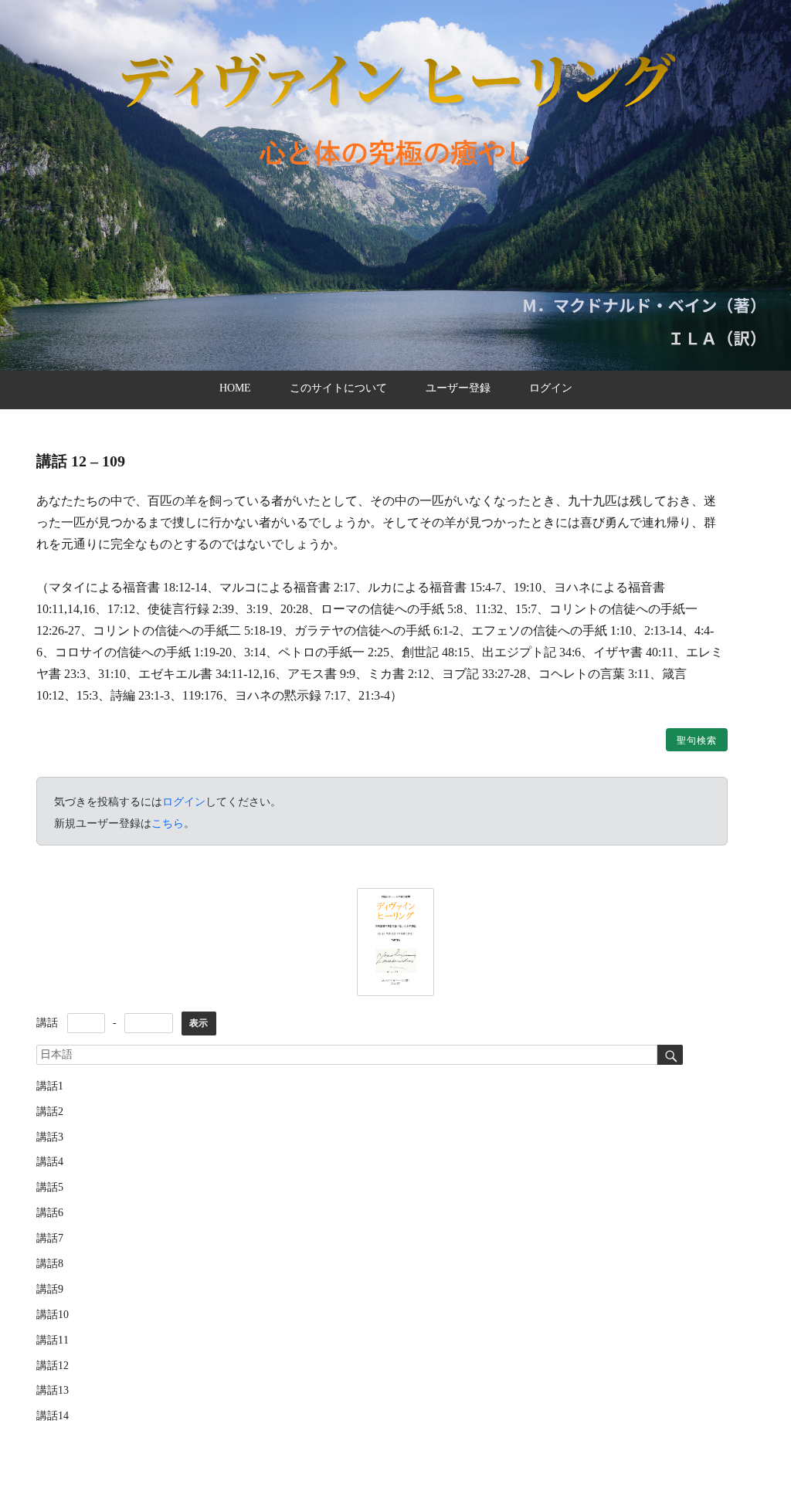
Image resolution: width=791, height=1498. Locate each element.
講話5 (49, 1187)
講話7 (49, 1238)
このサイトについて (338, 388)
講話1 (49, 1086)
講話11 (52, 1340)
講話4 (49, 1162)
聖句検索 (697, 740)
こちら (167, 823)
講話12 (52, 1365)
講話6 (49, 1212)
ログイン (550, 388)
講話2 (49, 1111)
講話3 (49, 1137)
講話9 (49, 1289)
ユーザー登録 (458, 388)
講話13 (52, 1390)
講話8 (49, 1263)
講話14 (52, 1416)
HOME (235, 388)
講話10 (52, 1314)
